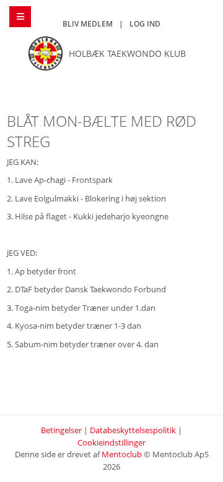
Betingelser (61, 430)
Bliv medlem (88, 24)
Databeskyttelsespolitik (133, 430)
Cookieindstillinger (111, 442)
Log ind (144, 24)
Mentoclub (122, 454)
